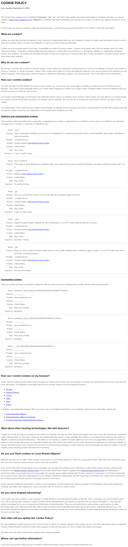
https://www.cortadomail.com (21, 20)
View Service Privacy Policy (38, 143)
